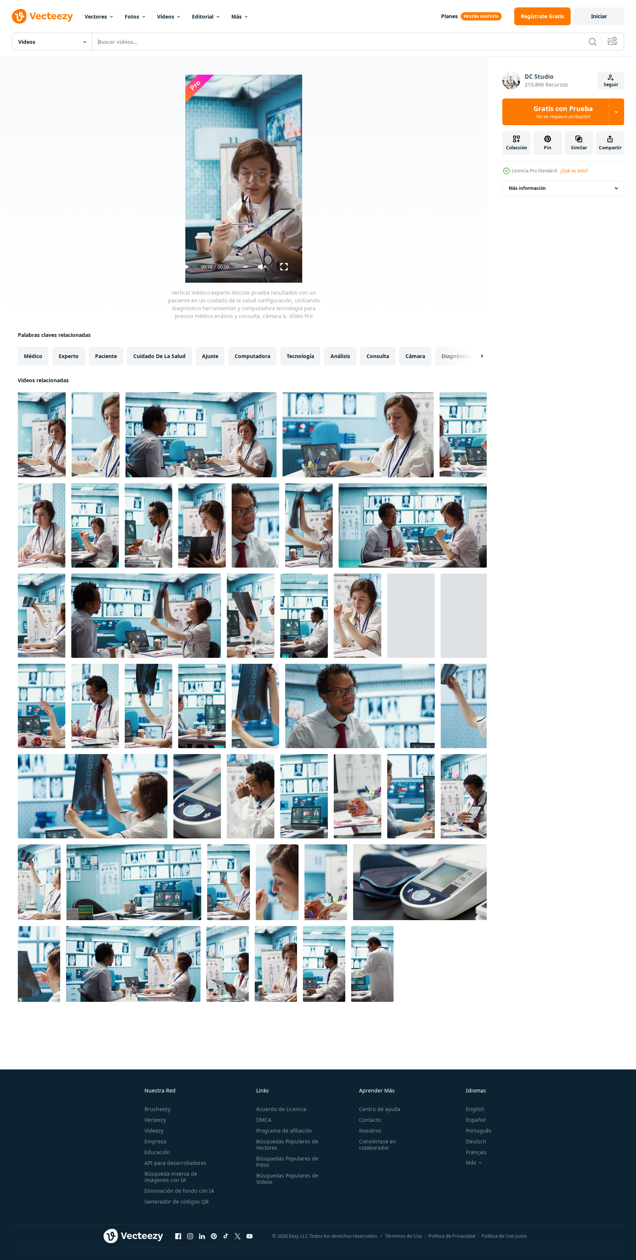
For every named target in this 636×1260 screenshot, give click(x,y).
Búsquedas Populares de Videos (287, 1178)
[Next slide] (475, 356)
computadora (252, 356)
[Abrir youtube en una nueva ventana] (249, 1236)
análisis (340, 356)
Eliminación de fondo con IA (179, 1190)
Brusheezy (157, 1109)
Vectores (96, 16)
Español (476, 1119)
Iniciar (599, 16)
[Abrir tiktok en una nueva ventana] (226, 1236)
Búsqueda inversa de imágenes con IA (170, 1176)
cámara (415, 356)
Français (476, 1152)
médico (33, 356)
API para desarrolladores (175, 1162)
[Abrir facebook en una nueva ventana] (178, 1236)
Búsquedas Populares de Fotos (287, 1161)
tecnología (300, 356)
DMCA (263, 1119)
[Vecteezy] (42, 16)
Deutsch (476, 1141)
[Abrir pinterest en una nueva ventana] (214, 1236)
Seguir (611, 84)
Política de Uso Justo (504, 1236)
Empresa (155, 1141)
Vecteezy (155, 1119)
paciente (106, 356)
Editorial (202, 16)
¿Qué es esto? (574, 171)
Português (479, 1130)
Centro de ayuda (379, 1109)
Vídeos (165, 16)
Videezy (153, 1130)
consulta (377, 356)
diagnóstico (456, 356)
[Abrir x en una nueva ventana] (238, 1236)
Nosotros (370, 1130)
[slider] (245, 266)
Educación (157, 1152)
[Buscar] (592, 41)
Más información (527, 188)
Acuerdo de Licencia (281, 1109)
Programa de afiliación (284, 1130)
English (475, 1109)
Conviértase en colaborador (377, 1144)
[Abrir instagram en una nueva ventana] (190, 1236)
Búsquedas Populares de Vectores (287, 1144)
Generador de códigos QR (176, 1201)
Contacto (370, 1119)
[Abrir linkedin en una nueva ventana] (202, 1236)
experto (69, 356)
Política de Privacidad (451, 1236)
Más (236, 16)
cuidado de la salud (159, 356)
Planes (449, 16)
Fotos (132, 16)
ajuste (210, 356)
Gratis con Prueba (563, 112)
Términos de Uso (403, 1236)
